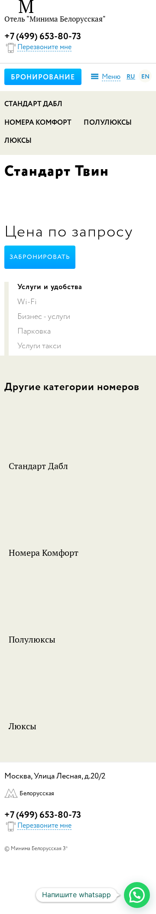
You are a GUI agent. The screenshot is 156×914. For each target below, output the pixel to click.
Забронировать (40, 257)
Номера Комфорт (38, 123)
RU (131, 77)
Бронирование (43, 77)
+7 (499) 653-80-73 (42, 36)
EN (145, 77)
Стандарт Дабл (33, 104)
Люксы (18, 141)
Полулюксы (108, 123)
